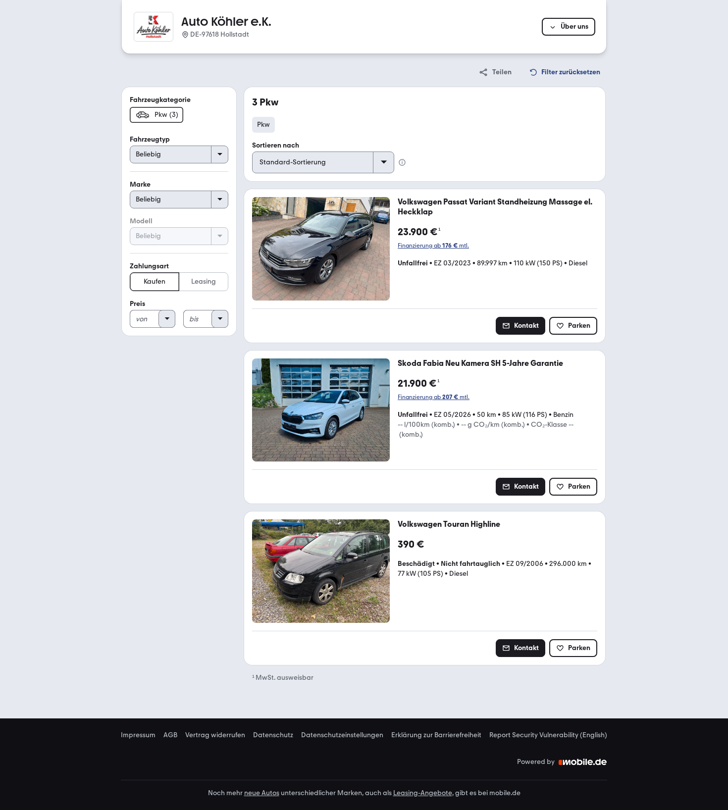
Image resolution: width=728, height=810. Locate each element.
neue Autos (261, 793)
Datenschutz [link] (273, 735)
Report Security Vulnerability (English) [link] (548, 735)
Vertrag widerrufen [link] (215, 735)
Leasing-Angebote (422, 793)
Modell (141, 221)
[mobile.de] (583, 762)
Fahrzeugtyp (150, 139)
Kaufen (154, 281)
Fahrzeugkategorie (160, 100)
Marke (140, 184)
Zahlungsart (149, 266)
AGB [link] (170, 735)
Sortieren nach (275, 145)
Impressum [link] (138, 735)
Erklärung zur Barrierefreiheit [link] (436, 735)
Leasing (203, 281)
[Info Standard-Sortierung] (402, 162)
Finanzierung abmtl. (433, 245)
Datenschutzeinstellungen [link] (342, 735)
